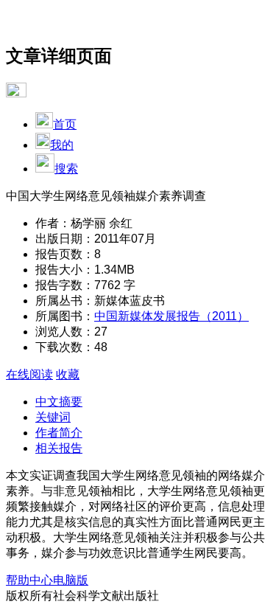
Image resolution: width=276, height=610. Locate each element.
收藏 (67, 374)
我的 (62, 145)
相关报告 (58, 448)
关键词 (53, 417)
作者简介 (58, 432)
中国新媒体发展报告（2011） (171, 316)
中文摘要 (58, 401)
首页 (65, 124)
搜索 (66, 168)
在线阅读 (29, 374)
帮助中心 (29, 580)
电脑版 (70, 580)
